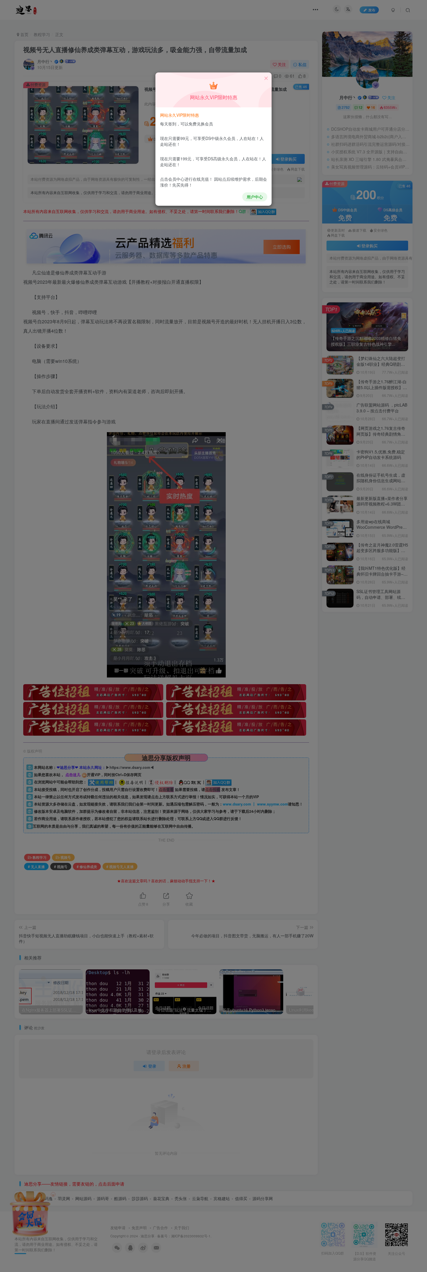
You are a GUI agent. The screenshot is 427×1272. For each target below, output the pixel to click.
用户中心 (255, 197)
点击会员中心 (172, 179)
